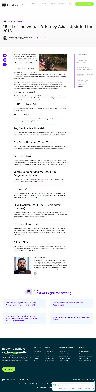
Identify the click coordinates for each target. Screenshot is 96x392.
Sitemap (21, 383)
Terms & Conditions (30, 383)
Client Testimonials (49, 358)
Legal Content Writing (65, 356)
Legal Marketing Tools (85, 360)
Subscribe (43, 38)
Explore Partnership (84, 4)
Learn (70, 4)
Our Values (36, 356)
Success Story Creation (65, 363)
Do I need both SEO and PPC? (84, 388)
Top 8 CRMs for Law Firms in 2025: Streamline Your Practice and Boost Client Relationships (22, 318)
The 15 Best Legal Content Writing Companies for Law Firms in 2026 (21, 303)
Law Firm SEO (62, 351)
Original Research (84, 353)
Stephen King (39, 258)
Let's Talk (9, 369)
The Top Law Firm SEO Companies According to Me (68, 303)
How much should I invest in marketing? (66, 388)
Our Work (53, 4)
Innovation (47, 353)
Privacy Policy (41, 383)
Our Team (36, 353)
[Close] (94, 382)
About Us (45, 4)
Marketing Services (67, 347)
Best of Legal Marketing (15, 21)
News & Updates (83, 358)
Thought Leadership (50, 360)
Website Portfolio (49, 356)
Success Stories (49, 351)
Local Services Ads (64, 360)
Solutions (62, 4)
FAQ (35, 360)
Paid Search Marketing (65, 358)
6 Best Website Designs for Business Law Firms (71, 318)
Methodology (35, 4)
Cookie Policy (50, 383)
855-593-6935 (76, 379)
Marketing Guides (84, 351)
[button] (54, 385)
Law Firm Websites (64, 353)
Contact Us (37, 363)
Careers (36, 358)
